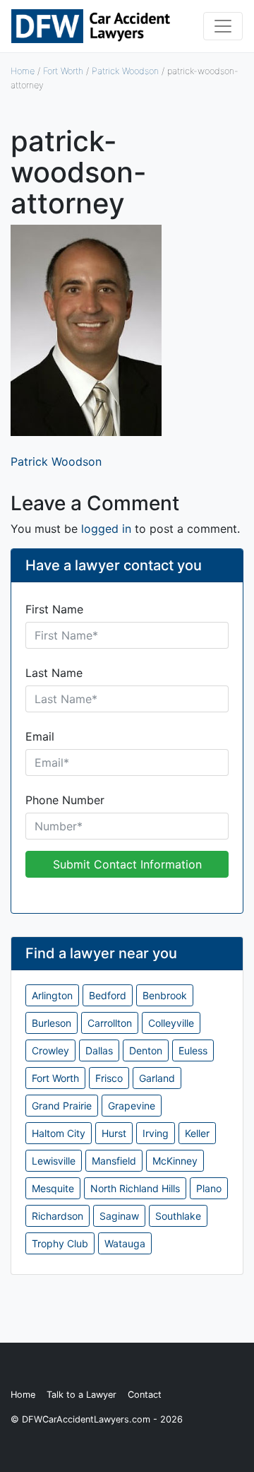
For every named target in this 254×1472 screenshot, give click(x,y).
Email (39, 736)
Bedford (107, 995)
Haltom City (58, 1133)
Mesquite (53, 1188)
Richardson (57, 1216)
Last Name (54, 673)
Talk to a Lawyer (81, 1394)
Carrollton (109, 1023)
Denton (145, 1050)
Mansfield (114, 1161)
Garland (157, 1078)
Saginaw (119, 1216)
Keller (197, 1133)
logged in (106, 529)
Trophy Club (60, 1243)
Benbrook (165, 995)
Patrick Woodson (125, 71)
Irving (156, 1133)
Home (23, 71)
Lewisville (53, 1161)
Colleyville (171, 1023)
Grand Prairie (62, 1106)
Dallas (99, 1050)
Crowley (50, 1050)
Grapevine (131, 1106)
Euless (193, 1050)
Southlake (178, 1216)
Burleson (51, 1023)
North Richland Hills (135, 1188)
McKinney (175, 1161)
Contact (145, 1394)
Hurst (114, 1133)
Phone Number (64, 800)
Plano (209, 1188)
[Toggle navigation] (223, 26)
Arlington (52, 995)
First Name (54, 609)
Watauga (124, 1243)
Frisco (109, 1078)
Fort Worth (63, 71)
